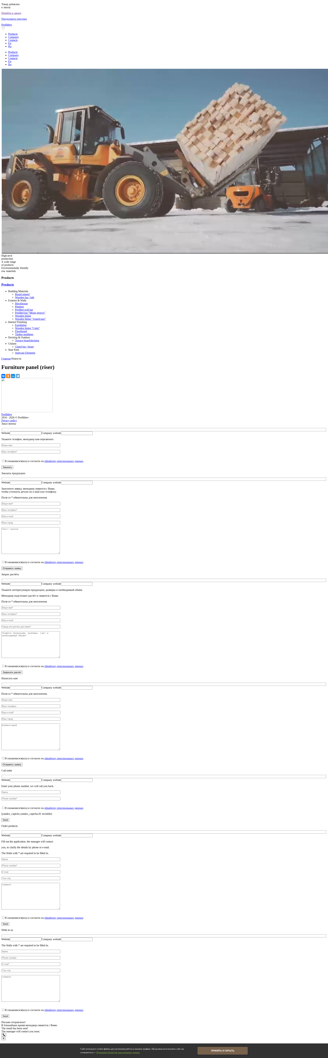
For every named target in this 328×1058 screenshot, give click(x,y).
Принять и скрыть (222, 1050)
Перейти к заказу (11, 13)
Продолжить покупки (14, 18)
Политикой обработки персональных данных (118, 1052)
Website (5, 433)
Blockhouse (21, 303)
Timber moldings (24, 334)
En (9, 43)
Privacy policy (9, 420)
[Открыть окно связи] (3, 1035)
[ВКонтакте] (3, 376)
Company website (51, 433)
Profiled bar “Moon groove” (30, 312)
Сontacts (13, 40)
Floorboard (21, 331)
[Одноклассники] (8, 376)
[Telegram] (18, 376)
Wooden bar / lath (24, 297)
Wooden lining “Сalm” (27, 328)
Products (13, 34)
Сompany (13, 37)
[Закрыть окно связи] (3, 1038)
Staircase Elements (25, 352)
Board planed (22, 294)
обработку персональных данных (63, 461)
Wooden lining (23, 315)
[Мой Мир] (13, 376)
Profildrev (6, 24)
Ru (9, 46)
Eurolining (20, 325)
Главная (6, 358)
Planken (19, 306)
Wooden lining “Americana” (30, 318)
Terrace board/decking (27, 340)
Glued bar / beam (24, 346)
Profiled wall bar (24, 309)
